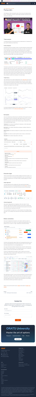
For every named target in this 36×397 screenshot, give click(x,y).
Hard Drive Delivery (21, 366)
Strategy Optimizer (21, 352)
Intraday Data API (3, 365)
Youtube (2, 381)
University (2, 371)
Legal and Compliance (4, 380)
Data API (2, 363)
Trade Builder (21, 360)
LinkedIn (2, 383)
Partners (2, 379)
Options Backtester (21, 355)
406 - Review (29, 292)
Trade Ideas (20, 353)
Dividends (2, 372)
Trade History (24, 79)
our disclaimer (10, 393)
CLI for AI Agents (3, 367)
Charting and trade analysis (18, 108)
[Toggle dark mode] (32, 3)
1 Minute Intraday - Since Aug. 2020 (24, 365)
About (2, 376)
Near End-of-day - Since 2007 (23, 363)
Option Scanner (21, 354)
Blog (1, 374)
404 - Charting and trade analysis (11, 292)
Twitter (2, 382)
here (26, 185)
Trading (18, 285)
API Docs (2, 366)
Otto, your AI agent (17, 0)
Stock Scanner (21, 356)
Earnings (2, 373)
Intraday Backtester (8, 0)
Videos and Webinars (4, 375)
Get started (18, 339)
